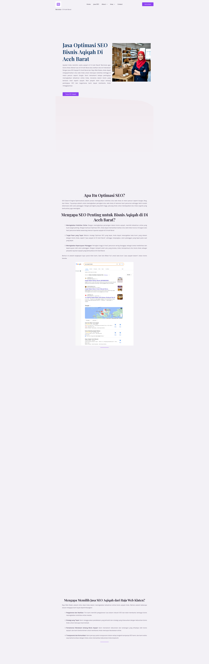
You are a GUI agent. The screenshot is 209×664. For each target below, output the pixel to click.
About (104, 4)
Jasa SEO (96, 4)
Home (89, 4)
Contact (120, 4)
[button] (147, 4)
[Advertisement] (104, 22)
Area (111, 4)
